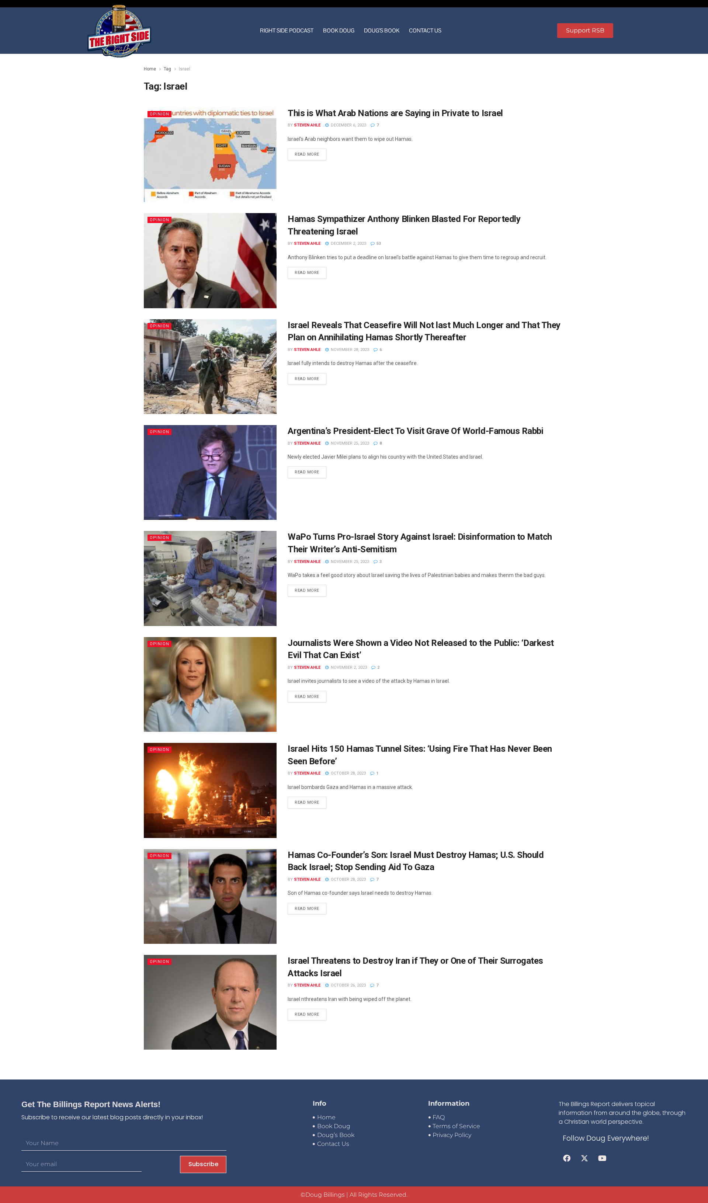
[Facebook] (567, 1158)
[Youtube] (602, 1158)
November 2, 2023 (348, 667)
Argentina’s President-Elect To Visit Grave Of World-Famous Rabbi (415, 431)
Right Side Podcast (286, 30)
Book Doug (338, 30)
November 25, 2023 (349, 443)
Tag (167, 69)
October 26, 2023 (348, 985)
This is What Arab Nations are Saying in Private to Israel (395, 113)
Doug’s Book (381, 30)
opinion (159, 114)
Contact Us (425, 30)
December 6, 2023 (348, 125)
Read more (307, 154)
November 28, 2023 (349, 349)
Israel (184, 69)
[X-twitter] (584, 1158)
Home (150, 69)
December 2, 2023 (348, 243)
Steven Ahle (307, 125)
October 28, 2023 (348, 773)
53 (378, 243)
